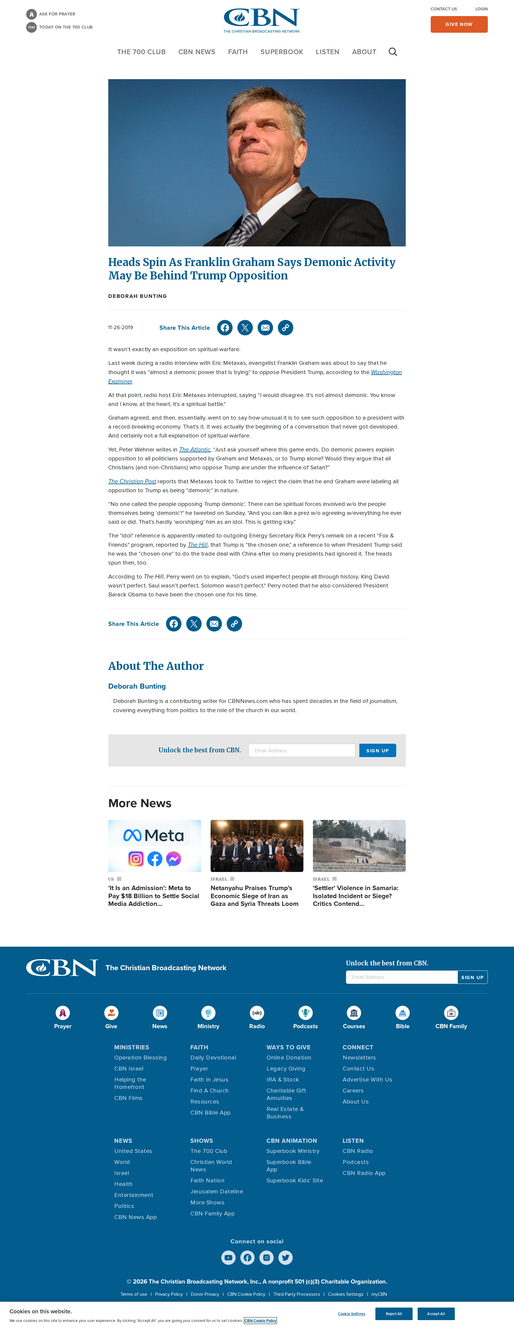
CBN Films (128, 1098)
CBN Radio (358, 1151)
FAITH (238, 52)
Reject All (394, 1314)
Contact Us (444, 9)
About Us (356, 1101)
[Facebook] (225, 327)
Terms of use (133, 1294)
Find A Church (209, 1090)
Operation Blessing (140, 1057)
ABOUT (364, 52)
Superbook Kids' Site (295, 1180)
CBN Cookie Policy (246, 1294)
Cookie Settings (351, 1314)
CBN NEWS (197, 52)
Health (123, 1184)
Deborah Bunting (137, 296)
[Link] (285, 327)
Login (481, 9)
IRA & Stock (283, 1079)
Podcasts (356, 1162)
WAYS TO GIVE (289, 1047)
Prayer (199, 1068)
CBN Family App (212, 1213)
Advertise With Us (368, 1079)
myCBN (379, 1294)
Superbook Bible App (289, 1166)
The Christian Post (132, 481)
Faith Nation (207, 1180)
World (122, 1162)
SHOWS (201, 1140)
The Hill (198, 544)
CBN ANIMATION (292, 1140)
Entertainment (133, 1195)
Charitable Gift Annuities (286, 1094)
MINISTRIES (131, 1047)
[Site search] (393, 55)
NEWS (123, 1140)
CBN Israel (128, 1068)
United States (133, 1151)
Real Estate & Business (285, 1113)
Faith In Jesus (209, 1079)
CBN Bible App (210, 1112)
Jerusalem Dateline (216, 1191)
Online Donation (289, 1057)
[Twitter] (245, 327)
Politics (124, 1206)
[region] (257, 1314)
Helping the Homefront (130, 1083)
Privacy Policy (169, 1294)
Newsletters (359, 1057)
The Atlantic (195, 449)
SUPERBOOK (282, 52)
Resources (205, 1101)
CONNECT (358, 1047)
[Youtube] (228, 1258)
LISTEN (328, 52)
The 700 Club (141, 52)
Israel (121, 1173)
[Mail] (265, 327)
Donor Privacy (205, 1294)
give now (459, 24)
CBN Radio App (364, 1173)
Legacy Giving (286, 1068)
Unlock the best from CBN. (200, 750)
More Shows (207, 1202)
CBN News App (135, 1217)
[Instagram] (266, 1258)
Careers (353, 1090)
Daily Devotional (213, 1057)
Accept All (436, 1314)
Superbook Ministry (293, 1151)
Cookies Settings (345, 1294)
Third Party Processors (296, 1294)
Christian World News (211, 1166)
